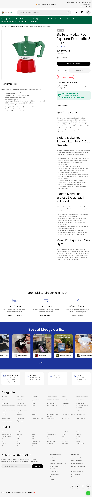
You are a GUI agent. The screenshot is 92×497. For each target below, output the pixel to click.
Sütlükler (34, 414)
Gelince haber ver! (73, 64)
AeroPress (19, 432)
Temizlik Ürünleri (80, 414)
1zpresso (4, 432)
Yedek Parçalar (51, 418)
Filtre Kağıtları (5, 403)
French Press (20, 403)
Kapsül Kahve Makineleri (8, 405)
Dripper (4, 399)
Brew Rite (19, 434)
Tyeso (18, 446)
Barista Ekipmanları (52, 396)
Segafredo (50, 443)
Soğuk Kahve (80, 410)
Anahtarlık (34, 396)
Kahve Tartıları (65, 403)
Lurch (18, 441)
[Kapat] (88, 93)
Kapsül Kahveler (21, 405)
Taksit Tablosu (62, 105)
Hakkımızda (70, 2)
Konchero (79, 439)
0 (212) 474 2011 (35, 378)
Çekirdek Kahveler (7, 421)
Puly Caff (34, 443)
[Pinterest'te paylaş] (76, 113)
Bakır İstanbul (65, 432)
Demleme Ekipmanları (16, 26)
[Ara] (68, 12)
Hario (63, 436)
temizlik (73, 182)
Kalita (63, 439)
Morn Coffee (65, 441)
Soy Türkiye (65, 443)
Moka (62, 158)
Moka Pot (64, 405)
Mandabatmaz (36, 441)
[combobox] (44, 12)
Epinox (18, 436)
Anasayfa (4, 26)
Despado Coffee (6, 436)
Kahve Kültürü (86, 2)
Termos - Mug (6, 418)
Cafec (33, 434)
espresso (76, 128)
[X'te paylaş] (70, 113)
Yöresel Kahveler (80, 418)
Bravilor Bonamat (7, 434)
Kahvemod (9, 492)
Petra (18, 443)
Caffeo (63, 434)
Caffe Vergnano (51, 434)
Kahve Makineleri (51, 403)
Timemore (5, 446)
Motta (78, 441)
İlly (3, 439)
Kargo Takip (87, 4)
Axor (33, 432)
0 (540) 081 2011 (35, 380)
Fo (47, 436)
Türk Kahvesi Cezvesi (37, 418)
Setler (48, 410)
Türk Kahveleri (20, 418)
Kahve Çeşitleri (80, 403)
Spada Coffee (80, 443)
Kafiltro (48, 439)
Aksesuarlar (20, 396)
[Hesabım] (77, 12)
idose (78, 436)
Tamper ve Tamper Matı (68, 414)
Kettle (33, 405)
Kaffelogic (34, 439)
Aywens (49, 432)
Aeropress (5, 396)
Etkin (33, 436)
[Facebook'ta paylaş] (65, 113)
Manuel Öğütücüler (52, 405)
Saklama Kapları (36, 410)
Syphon (4, 414)
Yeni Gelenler (65, 418)
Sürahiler (19, 414)
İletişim (78, 2)
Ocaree (4, 443)
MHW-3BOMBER (51, 441)
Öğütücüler (20, 421)
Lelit (3, 441)
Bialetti (63, 47)
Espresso (19, 399)
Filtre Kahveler (80, 399)
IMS (18, 439)
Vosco (33, 446)
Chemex (64, 396)
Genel (33, 403)
